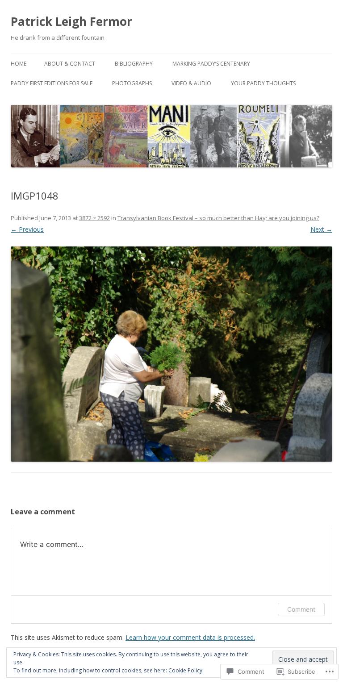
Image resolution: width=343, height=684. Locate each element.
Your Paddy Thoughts (263, 83)
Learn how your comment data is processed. (190, 637)
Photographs (132, 83)
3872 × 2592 (94, 218)
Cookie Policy (185, 670)
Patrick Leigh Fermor (71, 21)
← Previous (27, 229)
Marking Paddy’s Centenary (211, 63)
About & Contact (69, 63)
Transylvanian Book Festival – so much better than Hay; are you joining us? (218, 218)
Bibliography (134, 63)
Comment (301, 609)
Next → (321, 229)
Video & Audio (191, 83)
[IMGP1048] (171, 354)
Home (18, 63)
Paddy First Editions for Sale (51, 83)
